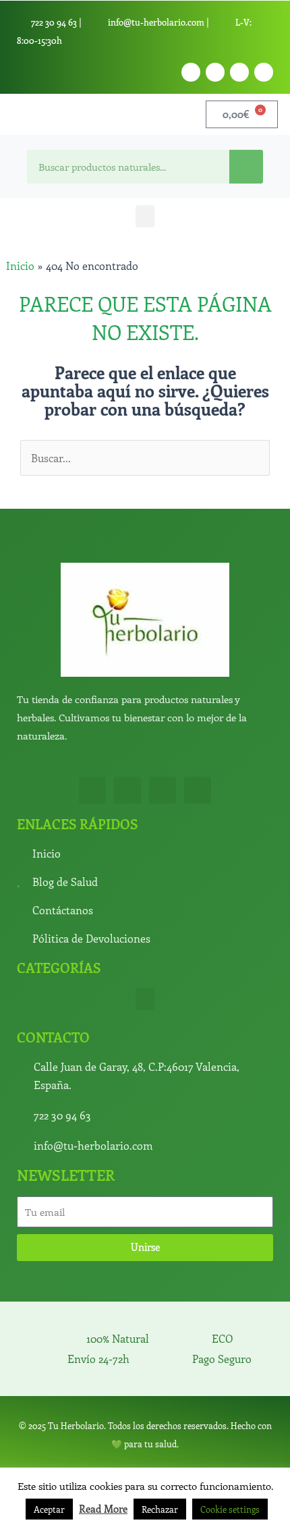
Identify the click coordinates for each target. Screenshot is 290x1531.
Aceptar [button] (49, 1509)
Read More (103, 1508)
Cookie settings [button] (230, 1509)
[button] (145, 216)
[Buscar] (246, 167)
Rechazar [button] (160, 1509)
